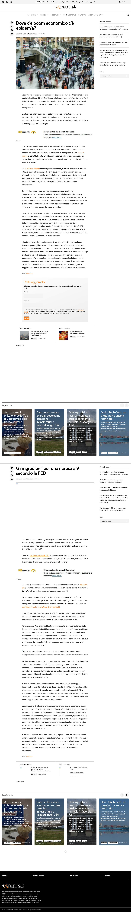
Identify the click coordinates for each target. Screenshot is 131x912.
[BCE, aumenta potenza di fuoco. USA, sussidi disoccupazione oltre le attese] (35, 770)
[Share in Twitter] (12, 26)
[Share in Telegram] (12, 30)
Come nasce (38, 876)
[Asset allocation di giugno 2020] (74, 770)
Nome (26, 292)
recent (80, 153)
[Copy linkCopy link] (12, 34)
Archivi (102, 72)
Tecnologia (58, 451)
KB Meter (74, 876)
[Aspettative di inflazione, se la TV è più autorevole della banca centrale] (17, 432)
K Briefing (38, 2)
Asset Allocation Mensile (76, 772)
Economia (19, 33)
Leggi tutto (92, 2)
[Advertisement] (55, 371)
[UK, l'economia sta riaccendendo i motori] (74, 334)
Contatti (107, 876)
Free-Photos (29, 273)
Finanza (78, 451)
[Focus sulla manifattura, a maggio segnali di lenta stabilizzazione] (35, 334)
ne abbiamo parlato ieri (39, 555)
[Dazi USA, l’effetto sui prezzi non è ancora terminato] (114, 432)
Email (26, 301)
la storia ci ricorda (32, 169)
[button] (124, 2)
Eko (25, 33)
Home (4, 876)
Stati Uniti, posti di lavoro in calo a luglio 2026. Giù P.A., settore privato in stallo (65, 2)
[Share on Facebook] (12, 22)
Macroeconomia (32, 33)
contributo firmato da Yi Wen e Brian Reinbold (41, 607)
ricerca (24, 156)
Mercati (85, 451)
